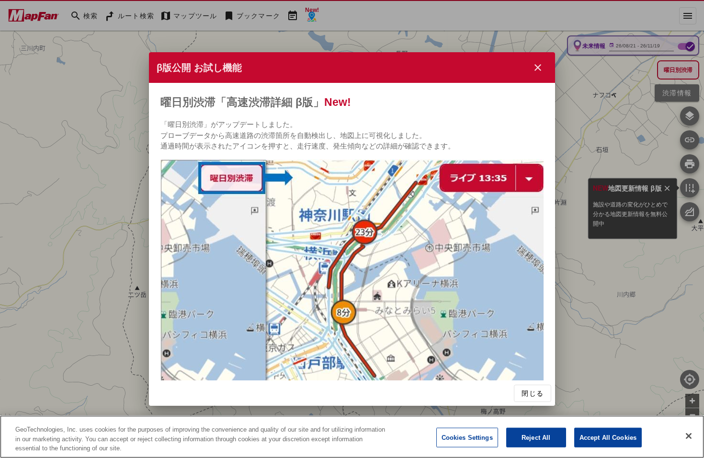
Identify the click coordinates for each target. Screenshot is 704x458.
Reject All (536, 437)
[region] (352, 436)
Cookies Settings (467, 437)
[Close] (688, 436)
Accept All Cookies (607, 437)
